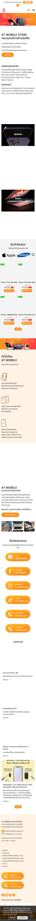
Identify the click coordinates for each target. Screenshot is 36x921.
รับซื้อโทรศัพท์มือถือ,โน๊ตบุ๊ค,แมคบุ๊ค (12, 856)
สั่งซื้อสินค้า (10, 291)
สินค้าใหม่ (5, 850)
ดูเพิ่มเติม (18, 329)
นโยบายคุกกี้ (13, 914)
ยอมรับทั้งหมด (22, 918)
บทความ (4, 864)
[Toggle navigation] (33, 10)
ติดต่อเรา (5, 866)
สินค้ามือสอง (6, 853)
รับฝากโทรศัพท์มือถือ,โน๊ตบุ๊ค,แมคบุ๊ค (13, 858)
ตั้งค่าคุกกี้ (12, 918)
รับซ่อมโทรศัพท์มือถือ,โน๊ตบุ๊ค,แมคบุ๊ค (13, 861)
